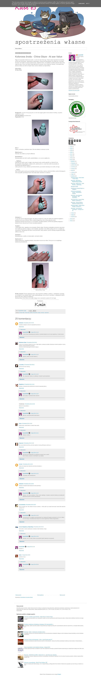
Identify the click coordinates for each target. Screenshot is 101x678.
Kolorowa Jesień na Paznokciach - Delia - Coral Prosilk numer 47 (38, 639)
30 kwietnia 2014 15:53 (29, 483)
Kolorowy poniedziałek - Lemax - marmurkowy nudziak (76, 192)
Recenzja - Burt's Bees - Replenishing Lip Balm (76, 181)
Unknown (21, 322)
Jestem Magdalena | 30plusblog (26, 526)
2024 (71, 146)
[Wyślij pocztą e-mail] (29, 311)
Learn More (81, 3)
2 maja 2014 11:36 (35, 536)
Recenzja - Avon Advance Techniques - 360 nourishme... (76, 196)
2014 (71, 159)
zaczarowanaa (22, 504)
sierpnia (73, 168)
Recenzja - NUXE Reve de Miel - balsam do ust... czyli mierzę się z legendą (40, 654)
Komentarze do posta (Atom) (26, 597)
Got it (87, 3)
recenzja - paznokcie (45, 312)
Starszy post (62, 595)
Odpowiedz (21, 326)
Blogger (59, 674)
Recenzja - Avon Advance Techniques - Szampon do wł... (77, 209)
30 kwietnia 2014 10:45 (27, 423)
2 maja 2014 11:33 (31, 546)
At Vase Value (21, 312)
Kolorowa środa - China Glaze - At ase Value (77, 178)
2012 (71, 220)
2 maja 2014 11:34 (35, 493)
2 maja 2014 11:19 (35, 332)
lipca (72, 170)
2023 (71, 148)
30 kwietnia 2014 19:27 (31, 504)
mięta (39, 312)
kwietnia (73, 176)
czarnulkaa (21, 364)
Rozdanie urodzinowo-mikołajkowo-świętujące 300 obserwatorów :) (38, 624)
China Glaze (27, 312)
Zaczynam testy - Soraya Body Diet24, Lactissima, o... (77, 200)
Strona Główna (18, 48)
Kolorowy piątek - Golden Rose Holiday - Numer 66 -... (77, 206)
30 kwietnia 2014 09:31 (29, 364)
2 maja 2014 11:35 (35, 515)
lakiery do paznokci (34, 312)
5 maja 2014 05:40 (35, 564)
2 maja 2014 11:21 (35, 413)
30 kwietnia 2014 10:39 (30, 404)
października (74, 164)
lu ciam (20, 464)
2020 (71, 152)
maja (72, 174)
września (73, 166)
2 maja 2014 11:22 (35, 452)
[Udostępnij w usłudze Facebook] (34, 311)
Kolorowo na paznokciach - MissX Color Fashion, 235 (35, 662)
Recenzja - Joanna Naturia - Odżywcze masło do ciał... (77, 203)
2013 (71, 218)
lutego (72, 214)
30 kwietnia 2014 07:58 (29, 322)
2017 (71, 154)
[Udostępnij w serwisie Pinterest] (35, 311)
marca (72, 212)
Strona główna (40, 595)
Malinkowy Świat (22, 342)
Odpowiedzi (22, 329)
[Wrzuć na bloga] (31, 311)
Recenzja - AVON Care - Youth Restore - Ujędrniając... (77, 184)
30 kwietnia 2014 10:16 (29, 384)
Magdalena (21, 384)
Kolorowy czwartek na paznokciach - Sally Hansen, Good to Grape (38, 616)
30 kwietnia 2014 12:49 (29, 443)
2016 (71, 156)
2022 (71, 150)
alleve (20, 423)
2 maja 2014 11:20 (35, 354)
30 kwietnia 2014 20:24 (39, 526)
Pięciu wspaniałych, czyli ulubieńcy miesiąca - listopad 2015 (37, 647)
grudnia (73, 161)
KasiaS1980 (25, 332)
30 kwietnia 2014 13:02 (28, 464)
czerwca (73, 172)
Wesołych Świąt (74, 186)
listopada (73, 163)
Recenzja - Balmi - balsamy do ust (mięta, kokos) (34, 632)
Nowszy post (18, 595)
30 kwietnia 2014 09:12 (32, 342)
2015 (71, 157)
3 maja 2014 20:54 (26, 555)
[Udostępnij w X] (32, 311)
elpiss (20, 555)
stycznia (73, 216)
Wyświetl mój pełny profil (74, 90)
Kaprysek (21, 443)
